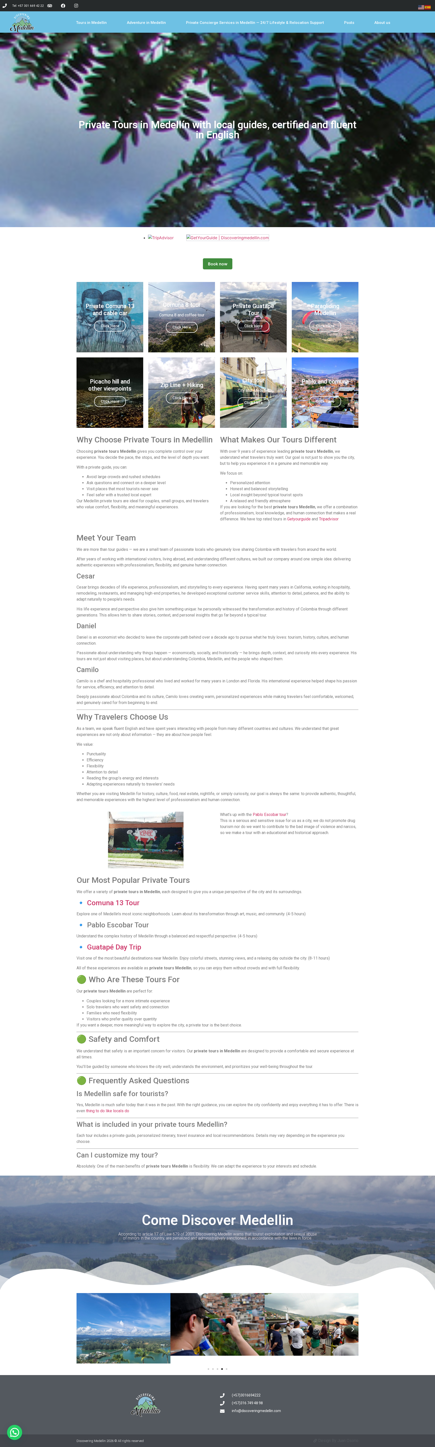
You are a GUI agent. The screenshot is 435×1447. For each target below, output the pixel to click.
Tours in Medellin (91, 22)
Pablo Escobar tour (269, 814)
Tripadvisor (329, 519)
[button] (82, 1329)
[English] (421, 6)
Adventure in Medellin (146, 22)
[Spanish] (428, 6)
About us (382, 22)
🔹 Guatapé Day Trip (109, 947)
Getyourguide (299, 519)
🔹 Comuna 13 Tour (108, 903)
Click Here (110, 326)
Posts (349, 22)
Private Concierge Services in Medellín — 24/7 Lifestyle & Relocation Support (255, 22)
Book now (217, 263)
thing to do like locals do (107, 1110)
